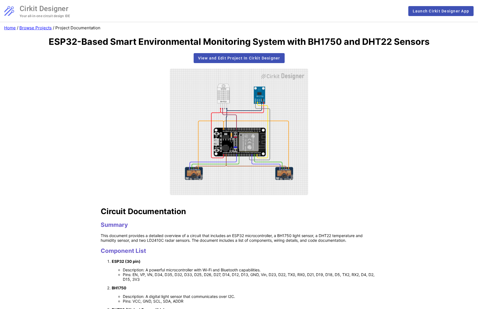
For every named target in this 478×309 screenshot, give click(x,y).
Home (10, 27)
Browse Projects (35, 27)
